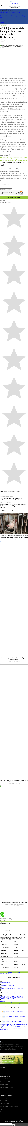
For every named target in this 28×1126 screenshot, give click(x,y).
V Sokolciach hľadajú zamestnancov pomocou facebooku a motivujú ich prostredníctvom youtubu (13, 506)
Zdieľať (12, 158)
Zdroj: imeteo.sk (4, 1029)
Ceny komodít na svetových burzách (9, 1106)
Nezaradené (3, 25)
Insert (13, 1125)
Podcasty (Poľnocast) (5, 1100)
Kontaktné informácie (5, 1090)
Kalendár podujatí (4, 1103)
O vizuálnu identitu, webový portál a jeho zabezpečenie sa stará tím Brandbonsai (16, 1121)
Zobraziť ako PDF (21, 160)
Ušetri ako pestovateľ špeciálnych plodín (10, 12)
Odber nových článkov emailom (7, 1079)
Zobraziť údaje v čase (14, 972)
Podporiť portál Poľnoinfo (6, 1081)
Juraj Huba (11, 538)
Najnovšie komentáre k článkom (8, 1109)
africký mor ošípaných (9, 491)
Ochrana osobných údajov (6, 1087)
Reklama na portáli (4, 1084)
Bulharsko (18, 491)
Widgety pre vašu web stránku (7, 1111)
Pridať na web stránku (5, 973)
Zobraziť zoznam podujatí (14, 1003)
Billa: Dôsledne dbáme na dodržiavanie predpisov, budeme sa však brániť (11, 499)
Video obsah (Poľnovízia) (6, 1098)
